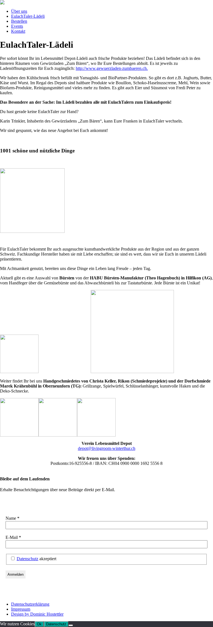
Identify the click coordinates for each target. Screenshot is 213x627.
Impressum (20, 609)
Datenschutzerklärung (30, 604)
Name (12, 518)
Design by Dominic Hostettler (37, 614)
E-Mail (13, 537)
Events (17, 26)
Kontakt (18, 31)
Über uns (19, 11)
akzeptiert (36, 558)
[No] (71, 625)
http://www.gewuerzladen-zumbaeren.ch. (112, 68)
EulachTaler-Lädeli (28, 16)
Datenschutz (27, 558)
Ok (39, 624)
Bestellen (19, 21)
